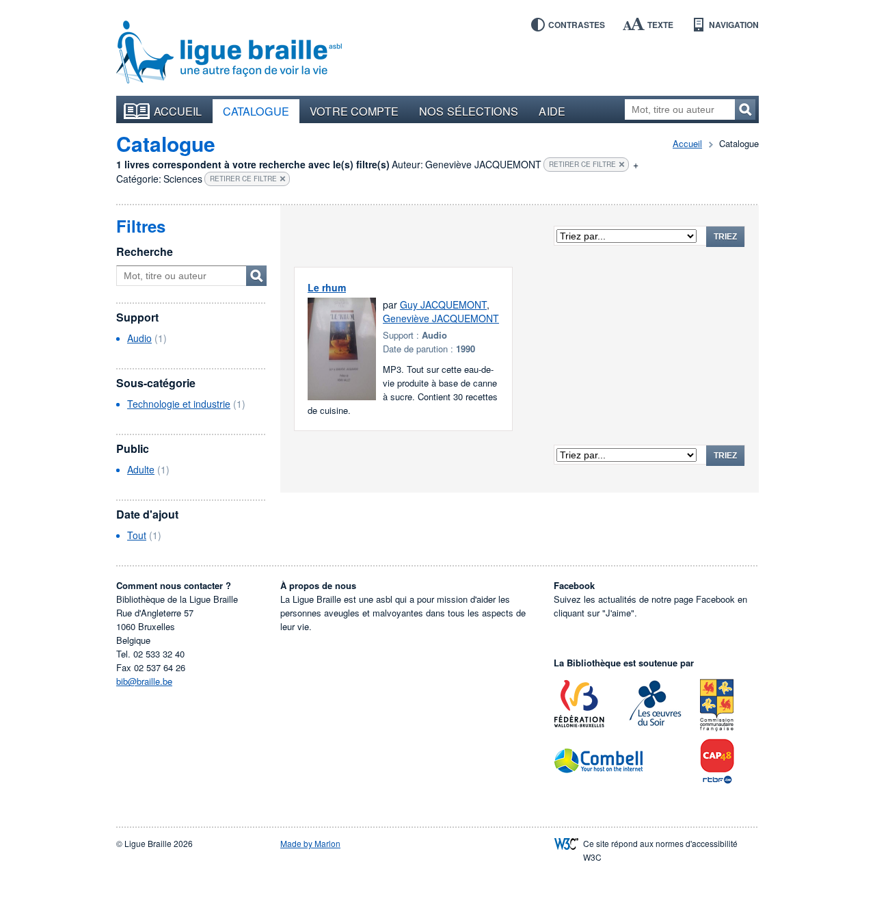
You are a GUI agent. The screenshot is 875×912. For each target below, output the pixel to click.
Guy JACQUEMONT (443, 304)
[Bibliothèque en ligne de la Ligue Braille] (229, 52)
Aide (552, 111)
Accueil (178, 111)
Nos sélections (468, 111)
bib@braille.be (144, 681)
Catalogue (256, 111)
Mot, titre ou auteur (256, 275)
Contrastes (576, 24)
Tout (136, 535)
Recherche (144, 251)
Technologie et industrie (178, 404)
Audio (139, 338)
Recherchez (745, 109)
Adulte (140, 469)
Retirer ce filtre (582, 164)
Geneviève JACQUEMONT (441, 318)
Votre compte (354, 111)
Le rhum (327, 287)
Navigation (734, 24)
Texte (660, 24)
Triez (725, 237)
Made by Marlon (310, 843)
